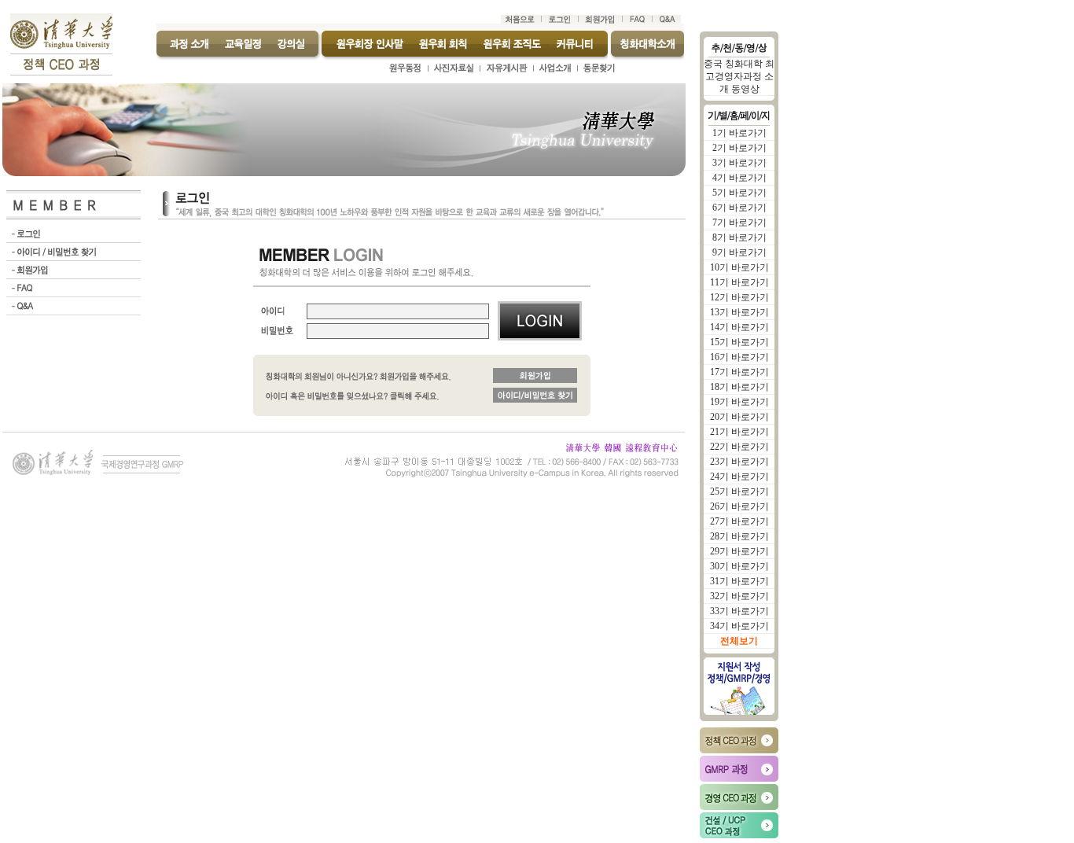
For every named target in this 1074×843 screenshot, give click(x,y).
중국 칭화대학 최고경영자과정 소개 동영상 (739, 76)
